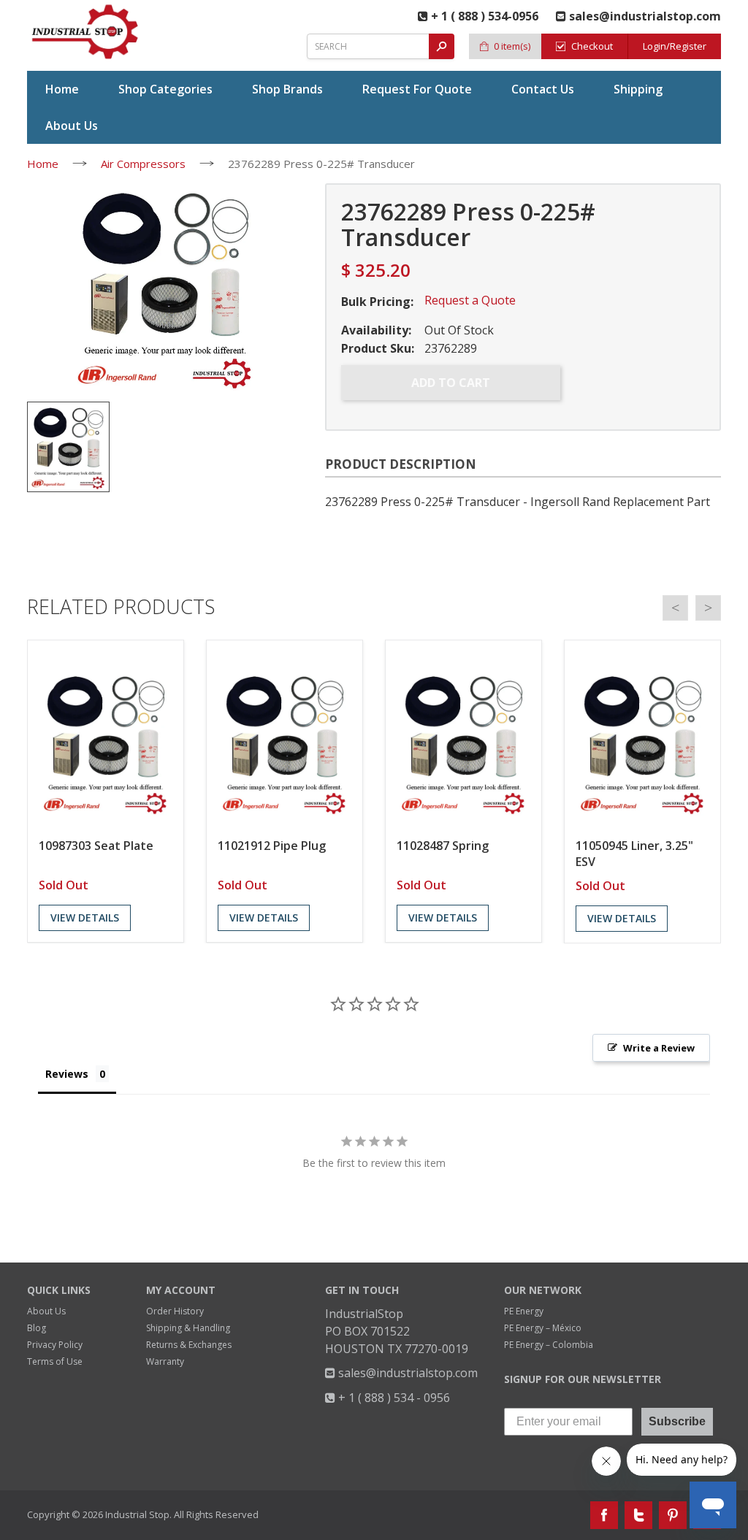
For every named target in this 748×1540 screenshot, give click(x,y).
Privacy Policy (55, 1344)
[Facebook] (604, 1515)
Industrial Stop (137, 1514)
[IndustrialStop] (86, 31)
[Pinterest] (673, 1515)
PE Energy (523, 1311)
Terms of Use (55, 1361)
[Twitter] (638, 1515)
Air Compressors (143, 163)
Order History (175, 1311)
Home (42, 163)
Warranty (165, 1361)
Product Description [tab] (400, 464)
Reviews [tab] (66, 1074)
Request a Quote (470, 300)
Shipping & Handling (188, 1328)
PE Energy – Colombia (548, 1344)
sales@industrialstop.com (406, 1373)
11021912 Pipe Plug (272, 846)
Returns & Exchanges (189, 1344)
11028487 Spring (443, 846)
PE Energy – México (542, 1328)
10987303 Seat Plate (96, 846)
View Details (84, 917)
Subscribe (677, 1421)
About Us (46, 1311)
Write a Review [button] (659, 1047)
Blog (36, 1328)
